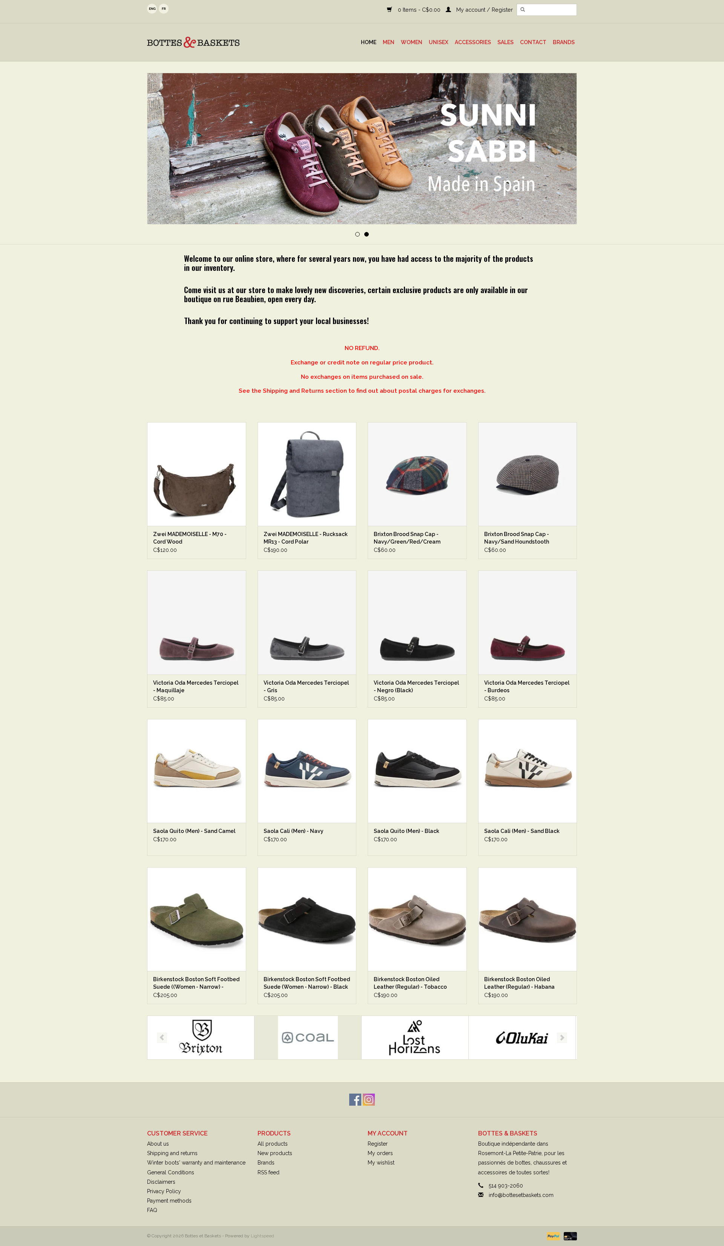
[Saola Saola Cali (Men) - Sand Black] (527, 771)
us (152, 9)
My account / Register (484, 9)
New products (275, 1153)
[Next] (562, 149)
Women (411, 42)
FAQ (152, 1210)
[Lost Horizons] (308, 1037)
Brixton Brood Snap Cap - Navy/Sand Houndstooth (516, 538)
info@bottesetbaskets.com (521, 1195)
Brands (564, 42)
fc (164, 9)
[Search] (522, 10)
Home (368, 42)
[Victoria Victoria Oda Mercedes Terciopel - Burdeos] (527, 622)
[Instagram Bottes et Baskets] (369, 1100)
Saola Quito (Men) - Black (406, 831)
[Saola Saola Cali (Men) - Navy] (307, 771)
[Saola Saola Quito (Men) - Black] (417, 771)
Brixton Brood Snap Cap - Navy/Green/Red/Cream (407, 538)
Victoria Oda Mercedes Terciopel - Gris (306, 686)
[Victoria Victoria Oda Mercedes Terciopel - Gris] (307, 622)
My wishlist (381, 1163)
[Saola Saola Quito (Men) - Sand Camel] (196, 771)
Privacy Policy (164, 1191)
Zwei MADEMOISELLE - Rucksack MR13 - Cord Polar (306, 538)
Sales (505, 42)
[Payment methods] (552, 1236)
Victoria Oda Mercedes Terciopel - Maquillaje (195, 686)
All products (273, 1144)
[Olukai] (415, 1037)
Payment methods (169, 1201)
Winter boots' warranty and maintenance (196, 1163)
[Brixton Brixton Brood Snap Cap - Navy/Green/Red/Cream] (417, 474)
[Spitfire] (522, 1037)
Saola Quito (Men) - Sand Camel (194, 831)
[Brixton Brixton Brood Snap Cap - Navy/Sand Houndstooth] (527, 474)
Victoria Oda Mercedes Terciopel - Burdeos (526, 686)
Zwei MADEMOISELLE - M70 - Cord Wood (190, 538)
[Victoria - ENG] (362, 148)
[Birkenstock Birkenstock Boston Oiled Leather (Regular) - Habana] (527, 919)
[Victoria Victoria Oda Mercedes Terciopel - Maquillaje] (196, 622)
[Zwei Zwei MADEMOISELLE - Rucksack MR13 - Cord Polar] (307, 474)
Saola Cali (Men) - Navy (294, 831)
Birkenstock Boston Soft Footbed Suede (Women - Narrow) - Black (307, 983)
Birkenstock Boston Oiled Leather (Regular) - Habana (519, 983)
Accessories (473, 42)
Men (388, 42)
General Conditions (170, 1172)
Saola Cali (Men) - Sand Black (522, 831)
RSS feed (268, 1172)
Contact (533, 42)
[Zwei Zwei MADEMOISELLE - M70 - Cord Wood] (196, 474)
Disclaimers (161, 1182)
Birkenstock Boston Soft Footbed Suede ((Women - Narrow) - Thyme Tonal (196, 983)
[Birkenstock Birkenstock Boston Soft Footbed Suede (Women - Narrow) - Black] (307, 919)
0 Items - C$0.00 (419, 9)
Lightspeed (262, 1235)
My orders (380, 1153)
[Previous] (162, 149)
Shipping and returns (172, 1153)
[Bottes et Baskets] (211, 42)
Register (378, 1144)
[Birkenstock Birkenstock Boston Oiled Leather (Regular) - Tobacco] (417, 919)
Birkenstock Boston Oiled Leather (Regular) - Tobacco (410, 983)
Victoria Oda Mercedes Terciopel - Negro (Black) (416, 686)
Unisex (438, 42)
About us (158, 1144)
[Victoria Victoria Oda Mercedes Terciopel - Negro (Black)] (417, 622)
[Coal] (200, 1037)
